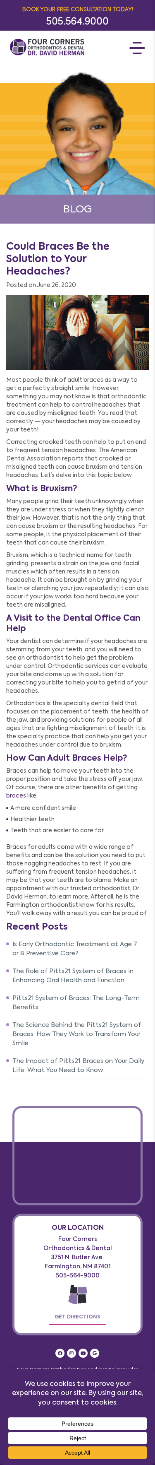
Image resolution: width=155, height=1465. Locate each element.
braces (16, 795)
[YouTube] (83, 1353)
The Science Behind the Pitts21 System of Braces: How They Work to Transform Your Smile (76, 1034)
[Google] (94, 1353)
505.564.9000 (77, 20)
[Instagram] (71, 1353)
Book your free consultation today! (77, 9)
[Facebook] (59, 1353)
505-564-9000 (78, 1275)
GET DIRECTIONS (77, 1316)
